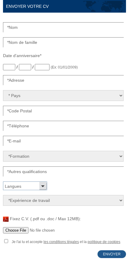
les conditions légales (61, 242)
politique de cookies (104, 242)
